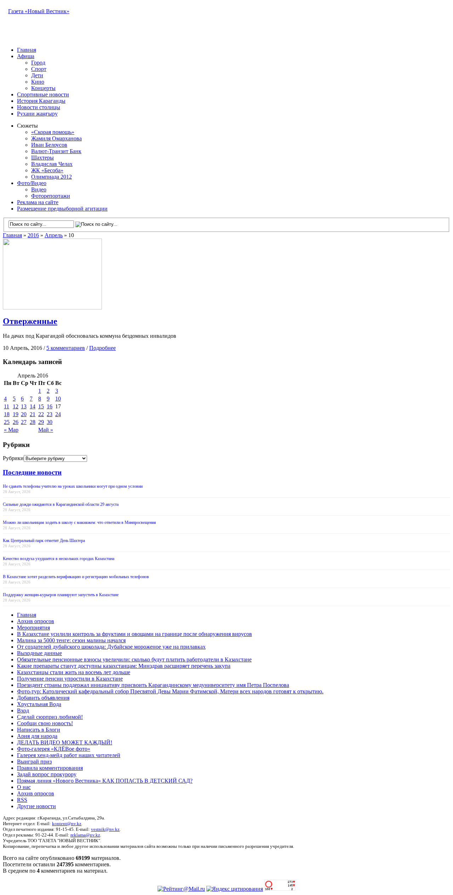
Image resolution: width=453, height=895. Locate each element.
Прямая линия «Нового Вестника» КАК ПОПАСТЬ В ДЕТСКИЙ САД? (105, 781)
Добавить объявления (43, 698)
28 (32, 422)
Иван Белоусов (49, 145)
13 (24, 406)
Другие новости (36, 806)
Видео (38, 189)
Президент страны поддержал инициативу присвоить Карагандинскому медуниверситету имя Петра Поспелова (153, 685)
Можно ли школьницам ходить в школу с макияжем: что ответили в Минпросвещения (79, 522)
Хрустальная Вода (39, 704)
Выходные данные (39, 653)
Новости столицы (38, 107)
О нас (24, 787)
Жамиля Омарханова (56, 138)
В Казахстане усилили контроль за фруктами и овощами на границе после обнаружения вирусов (134, 634)
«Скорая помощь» (52, 132)
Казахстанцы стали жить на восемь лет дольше (73, 672)
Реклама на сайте (37, 202)
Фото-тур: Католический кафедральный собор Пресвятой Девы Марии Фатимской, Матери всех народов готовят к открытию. (170, 691)
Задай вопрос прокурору (46, 774)
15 (41, 406)
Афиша (25, 56)
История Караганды (41, 101)
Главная (26, 50)
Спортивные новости (43, 94)
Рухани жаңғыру (37, 114)
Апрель (54, 235)
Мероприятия (33, 628)
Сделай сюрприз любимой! (50, 717)
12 (15, 406)
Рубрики (13, 458)
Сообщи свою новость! (45, 723)
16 (49, 406)
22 (41, 414)
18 (7, 414)
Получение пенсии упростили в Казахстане (70, 679)
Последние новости (32, 472)
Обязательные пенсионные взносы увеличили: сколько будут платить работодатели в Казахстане (134, 659)
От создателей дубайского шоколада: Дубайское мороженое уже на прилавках (111, 647)
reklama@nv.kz (85, 835)
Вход (23, 710)
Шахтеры (42, 158)
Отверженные (30, 321)
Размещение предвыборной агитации (62, 209)
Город (38, 63)
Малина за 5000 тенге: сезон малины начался (71, 640)
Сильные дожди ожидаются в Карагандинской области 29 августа (61, 504)
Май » (45, 430)
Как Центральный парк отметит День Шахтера (44, 540)
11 (6, 406)
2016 (33, 235)
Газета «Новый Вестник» (38, 11)
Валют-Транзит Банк (56, 151)
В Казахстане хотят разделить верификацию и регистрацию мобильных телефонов (76, 576)
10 (58, 399)
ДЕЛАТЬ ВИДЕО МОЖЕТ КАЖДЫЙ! (64, 742)
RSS (22, 800)
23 (49, 414)
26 (15, 422)
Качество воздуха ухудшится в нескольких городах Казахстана (58, 558)
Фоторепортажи (50, 196)
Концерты (43, 88)
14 (32, 406)
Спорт (38, 69)
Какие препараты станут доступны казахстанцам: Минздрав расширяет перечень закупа (123, 666)
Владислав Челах (52, 164)
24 (58, 414)
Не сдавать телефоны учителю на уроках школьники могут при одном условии (73, 486)
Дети (37, 75)
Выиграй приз (34, 762)
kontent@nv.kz (66, 823)
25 (7, 422)
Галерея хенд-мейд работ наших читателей (68, 755)
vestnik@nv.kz (105, 829)
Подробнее (102, 348)
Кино (37, 82)
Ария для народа (37, 736)
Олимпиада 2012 (51, 177)
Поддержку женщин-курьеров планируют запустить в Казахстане (61, 594)
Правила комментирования (50, 768)
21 (32, 414)
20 (24, 414)
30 (49, 422)
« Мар (11, 430)
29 (41, 422)
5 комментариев (65, 348)
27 (24, 422)
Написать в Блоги (38, 730)
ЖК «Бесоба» (47, 170)
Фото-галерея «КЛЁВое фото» (53, 749)
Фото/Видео (31, 183)
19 (15, 414)
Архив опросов (35, 621)
